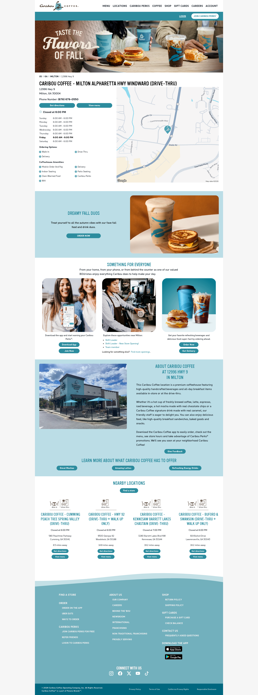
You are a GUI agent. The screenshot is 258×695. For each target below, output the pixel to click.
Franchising (119, 628)
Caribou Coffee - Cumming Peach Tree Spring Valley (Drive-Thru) (60, 519)
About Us (115, 594)
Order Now (188, 344)
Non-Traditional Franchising (129, 633)
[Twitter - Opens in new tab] (129, 673)
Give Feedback (175, 451)
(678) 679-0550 (68, 99)
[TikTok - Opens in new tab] (147, 673)
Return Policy (173, 599)
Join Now (69, 351)
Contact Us (170, 630)
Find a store (129, 490)
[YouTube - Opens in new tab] (138, 673)
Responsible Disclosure (206, 689)
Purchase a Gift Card (177, 617)
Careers (197, 6)
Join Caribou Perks (205, 15)
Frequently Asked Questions (182, 635)
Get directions (60, 551)
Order (63, 603)
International (121, 622)
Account (212, 6)
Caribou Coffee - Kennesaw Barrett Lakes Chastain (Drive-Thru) (152, 519)
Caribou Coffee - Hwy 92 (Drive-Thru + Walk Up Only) (107, 519)
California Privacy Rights (178, 689)
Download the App (175, 643)
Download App (69, 344)
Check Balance (174, 623)
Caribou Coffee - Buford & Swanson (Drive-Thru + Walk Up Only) (198, 519)
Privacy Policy (135, 689)
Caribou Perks (140, 6)
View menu (60, 556)
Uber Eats (67, 613)
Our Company (120, 599)
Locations (120, 6)
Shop (168, 6)
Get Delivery (188, 351)
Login (182, 16)
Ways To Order (70, 619)
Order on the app (72, 608)
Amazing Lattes (123, 468)
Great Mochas (67, 468)
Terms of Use (154, 689)
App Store (173, 649)
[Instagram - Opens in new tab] (111, 673)
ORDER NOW (83, 235)
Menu (106, 6)
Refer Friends (70, 637)
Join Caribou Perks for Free (78, 631)
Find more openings (140, 351)
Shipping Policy (174, 605)
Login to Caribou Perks (75, 643)
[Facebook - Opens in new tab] (120, 673)
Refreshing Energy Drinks (185, 468)
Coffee (157, 6)
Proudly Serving (122, 639)
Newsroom (118, 616)
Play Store (173, 657)
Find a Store (67, 594)
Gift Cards (181, 6)
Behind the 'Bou (121, 611)
